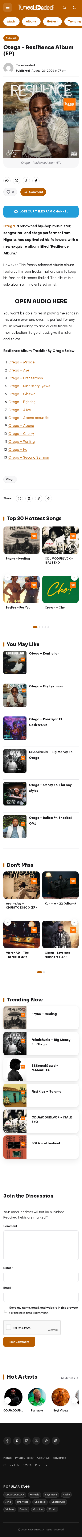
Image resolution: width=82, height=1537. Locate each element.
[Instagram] (27, 1441)
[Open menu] (7, 7)
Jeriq (8, 1502)
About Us (43, 1458)
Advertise (59, 1458)
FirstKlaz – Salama (46, 1091)
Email (8, 1288)
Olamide (38, 1509)
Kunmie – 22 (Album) (60, 903)
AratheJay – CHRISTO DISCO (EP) (21, 905)
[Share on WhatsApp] (7, 180)
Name (8, 1268)
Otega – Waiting (21, 441)
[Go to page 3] (42, 627)
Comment (36, 192)
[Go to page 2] (39, 627)
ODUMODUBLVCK (14, 1494)
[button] (26, 180)
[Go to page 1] (35, 627)
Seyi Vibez (51, 1494)
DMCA (27, 1465)
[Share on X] (16, 180)
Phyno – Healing (18, 558)
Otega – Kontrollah (44, 653)
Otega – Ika (17, 449)
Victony (9, 1509)
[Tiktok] (46, 1441)
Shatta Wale (58, 1502)
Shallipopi (40, 1502)
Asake (66, 1494)
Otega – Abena (21, 425)
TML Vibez (23, 1502)
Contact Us (11, 1465)
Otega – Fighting (22, 402)
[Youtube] (36, 1441)
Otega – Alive (19, 410)
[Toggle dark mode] (74, 7)
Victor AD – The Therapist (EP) (17, 955)
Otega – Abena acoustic (28, 418)
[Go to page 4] (45, 627)
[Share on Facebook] (36, 180)
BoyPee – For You (18, 607)
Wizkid (52, 1509)
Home (7, 1458)
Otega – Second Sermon (28, 457)
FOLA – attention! (46, 1143)
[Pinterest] (56, 1441)
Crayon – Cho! (55, 607)
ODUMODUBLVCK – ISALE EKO (59, 560)
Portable (34, 1494)
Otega (9, 226)
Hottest (52, 21)
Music (11, 21)
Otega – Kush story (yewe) (30, 386)
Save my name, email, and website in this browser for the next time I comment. (43, 1310)
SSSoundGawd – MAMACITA (45, 1068)
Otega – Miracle (21, 362)
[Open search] (64, 7)
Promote (41, 1465)
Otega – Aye (18, 370)
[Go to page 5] (48, 627)
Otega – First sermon (25, 378)
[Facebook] (7, 1441)
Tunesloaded (25, 65)
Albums (31, 21)
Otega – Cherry (21, 433)
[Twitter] (17, 1441)
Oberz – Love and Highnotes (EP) (57, 955)
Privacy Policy (24, 1458)
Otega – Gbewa (22, 394)
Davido (23, 1509)
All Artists (68, 1378)
